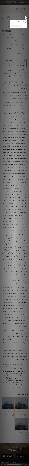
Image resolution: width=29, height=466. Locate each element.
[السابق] (26, 18)
